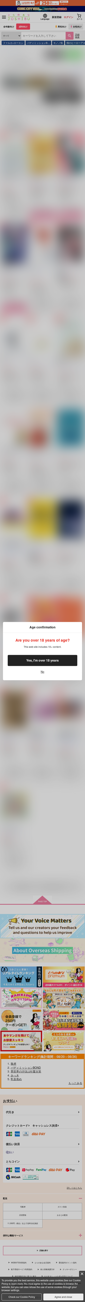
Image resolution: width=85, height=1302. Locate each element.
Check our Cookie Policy (21, 1296)
